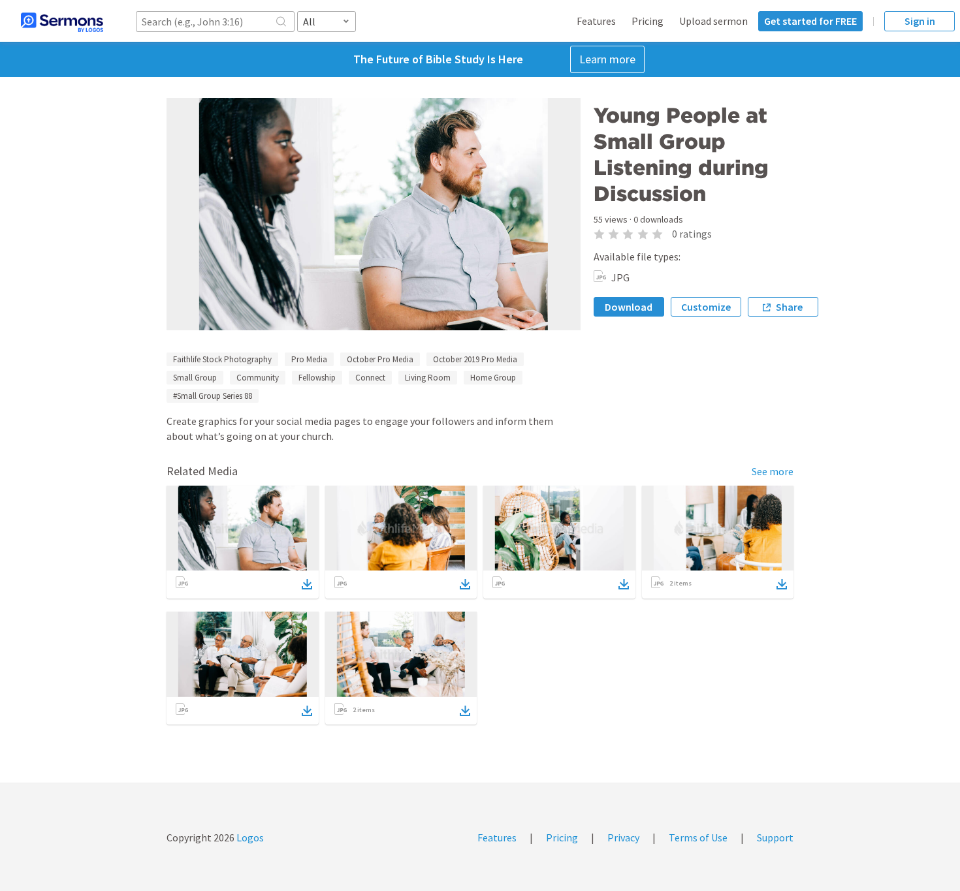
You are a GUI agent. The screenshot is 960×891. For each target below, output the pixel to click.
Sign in (919, 20)
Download (628, 306)
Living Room (428, 377)
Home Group (493, 377)
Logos (249, 837)
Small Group (195, 377)
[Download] (307, 584)
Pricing (648, 20)
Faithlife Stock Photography (222, 359)
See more (772, 471)
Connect (370, 377)
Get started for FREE (810, 20)
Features (596, 20)
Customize (706, 306)
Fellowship (317, 377)
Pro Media (309, 359)
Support (775, 837)
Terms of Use (698, 837)
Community (257, 377)
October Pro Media (380, 359)
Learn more (607, 59)
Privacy (623, 837)
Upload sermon (713, 20)
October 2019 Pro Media (475, 359)
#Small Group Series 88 (212, 395)
